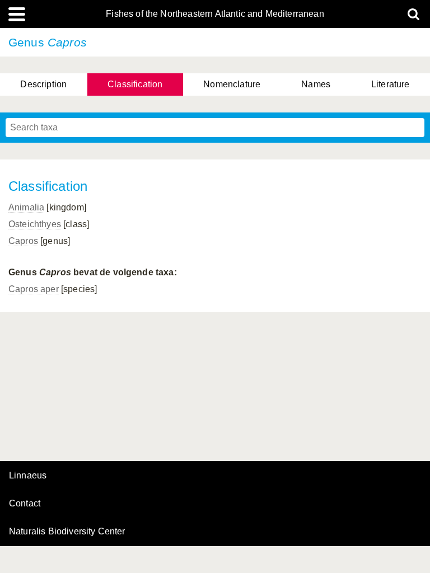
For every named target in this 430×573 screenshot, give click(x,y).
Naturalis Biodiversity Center (67, 531)
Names (315, 84)
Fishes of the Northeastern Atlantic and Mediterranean (215, 14)
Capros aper (33, 289)
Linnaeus (27, 475)
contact (24, 503)
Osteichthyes (34, 224)
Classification (135, 84)
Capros (23, 241)
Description (43, 84)
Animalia (26, 207)
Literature (390, 84)
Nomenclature (231, 84)
